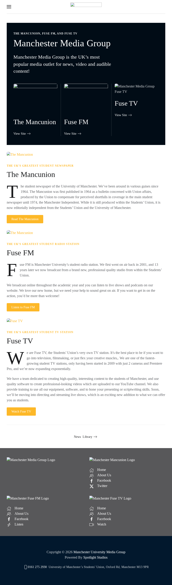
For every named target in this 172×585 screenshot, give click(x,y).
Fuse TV (20, 341)
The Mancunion (31, 174)
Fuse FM (20, 253)
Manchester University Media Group (99, 552)
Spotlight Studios (95, 557)
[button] (9, 6)
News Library (83, 436)
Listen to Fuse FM (23, 307)
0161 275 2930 (37, 567)
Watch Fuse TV (21, 411)
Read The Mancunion (25, 219)
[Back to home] (86, 6)
